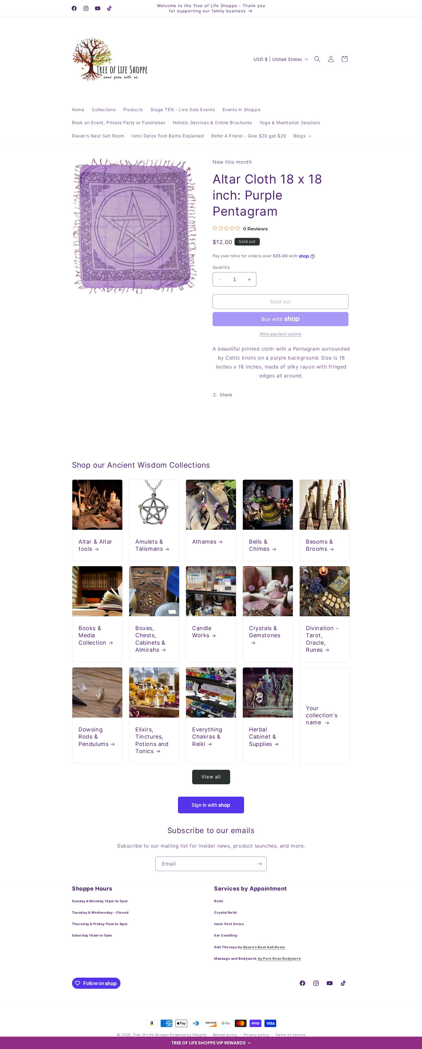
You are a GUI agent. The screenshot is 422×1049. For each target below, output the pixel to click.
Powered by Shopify (188, 1035)
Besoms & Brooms (319, 545)
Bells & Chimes (259, 545)
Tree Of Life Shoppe (151, 1035)
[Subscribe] (259, 864)
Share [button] (226, 394)
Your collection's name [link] (321, 715)
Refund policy (225, 1035)
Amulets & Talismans (149, 545)
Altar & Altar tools (95, 545)
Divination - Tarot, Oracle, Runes (322, 639)
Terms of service (290, 1035)
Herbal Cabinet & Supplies (262, 736)
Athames (204, 541)
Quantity (221, 267)
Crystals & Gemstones (264, 631)
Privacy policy (256, 1035)
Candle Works (202, 631)
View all (211, 777)
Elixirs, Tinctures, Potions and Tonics (152, 740)
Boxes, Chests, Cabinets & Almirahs (150, 639)
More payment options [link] (281, 333)
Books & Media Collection (92, 635)
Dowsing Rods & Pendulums (93, 736)
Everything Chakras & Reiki (207, 736)
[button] (211, 1043)
